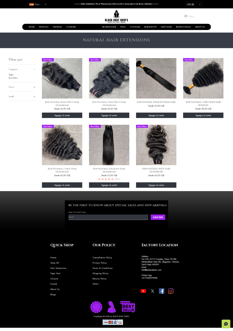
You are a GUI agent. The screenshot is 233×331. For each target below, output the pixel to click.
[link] (109, 179)
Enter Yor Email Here (77, 212)
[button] (194, 4)
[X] (152, 291)
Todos (11, 74)
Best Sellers (13, 77)
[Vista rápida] (156, 78)
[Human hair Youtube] (143, 291)
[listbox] (194, 4)
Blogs (53, 294)
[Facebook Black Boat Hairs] (161, 291)
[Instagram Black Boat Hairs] (171, 291)
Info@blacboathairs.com (151, 270)
